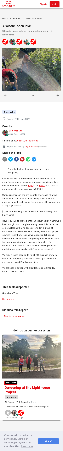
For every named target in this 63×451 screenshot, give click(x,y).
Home (5, 18)
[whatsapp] (28, 159)
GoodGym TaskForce (27, 140)
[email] (4, 159)
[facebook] (16, 159)
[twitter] (10, 159)
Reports (16, 18)
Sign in (43, 4)
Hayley (31, 185)
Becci (42, 185)
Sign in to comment (14, 316)
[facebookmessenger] (34, 159)
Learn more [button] (27, 446)
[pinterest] (22, 159)
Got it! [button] (48, 441)
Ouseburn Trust (10, 293)
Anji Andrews (15, 130)
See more (7, 298)
